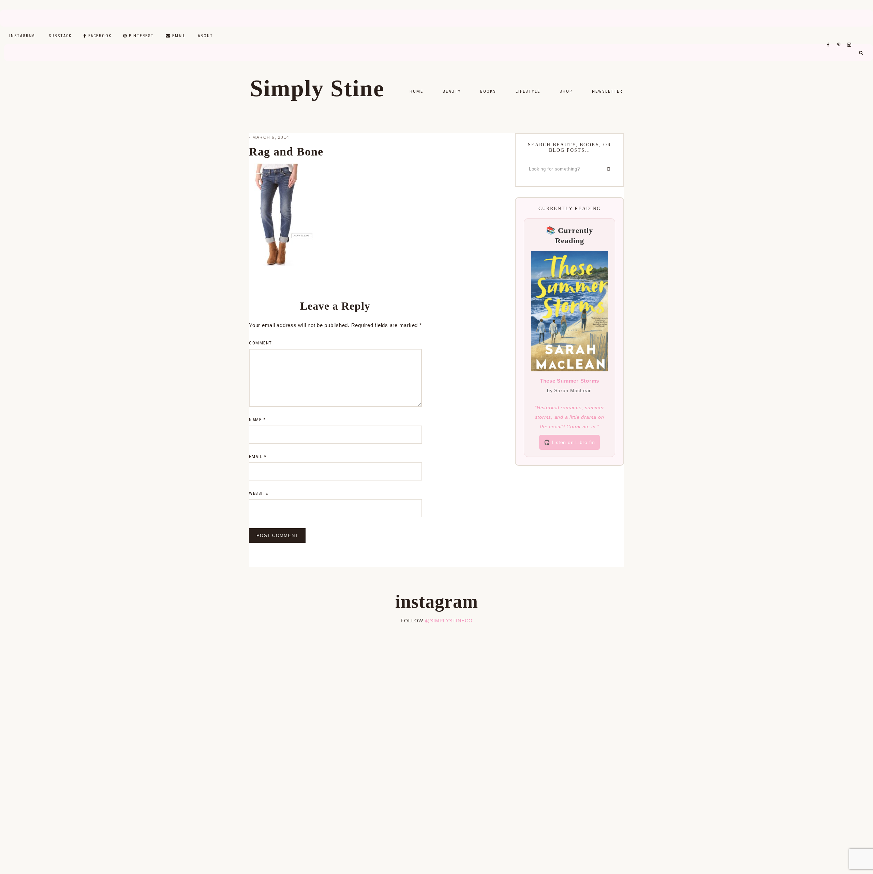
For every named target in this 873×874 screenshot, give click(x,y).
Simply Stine (317, 88)
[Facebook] (830, 36)
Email (258, 456)
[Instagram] (850, 36)
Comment (260, 342)
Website (258, 493)
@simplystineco (449, 620)
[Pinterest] (840, 36)
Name (257, 419)
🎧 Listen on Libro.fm (569, 442)
